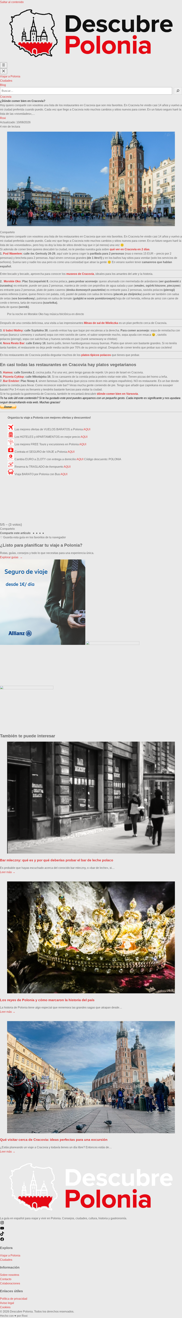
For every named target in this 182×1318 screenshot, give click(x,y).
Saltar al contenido (12, 2)
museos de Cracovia (80, 273)
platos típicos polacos (96, 354)
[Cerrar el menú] (3, 71)
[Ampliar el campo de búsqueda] (178, 91)
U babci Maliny (13, 330)
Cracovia (5, 96)
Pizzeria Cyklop (13, 376)
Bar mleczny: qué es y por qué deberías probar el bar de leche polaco (56, 860)
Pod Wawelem (12, 253)
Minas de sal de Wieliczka (101, 322)
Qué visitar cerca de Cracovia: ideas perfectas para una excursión (54, 1140)
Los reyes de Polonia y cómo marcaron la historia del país (47, 1000)
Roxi (3, 118)
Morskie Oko (12, 281)
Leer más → (7, 872)
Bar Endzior (11, 380)
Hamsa (7, 372)
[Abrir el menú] (3, 65)
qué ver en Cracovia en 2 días (129, 249)
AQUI (86, 429)
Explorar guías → (11, 557)
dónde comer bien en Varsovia (117, 393)
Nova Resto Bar (13, 343)
